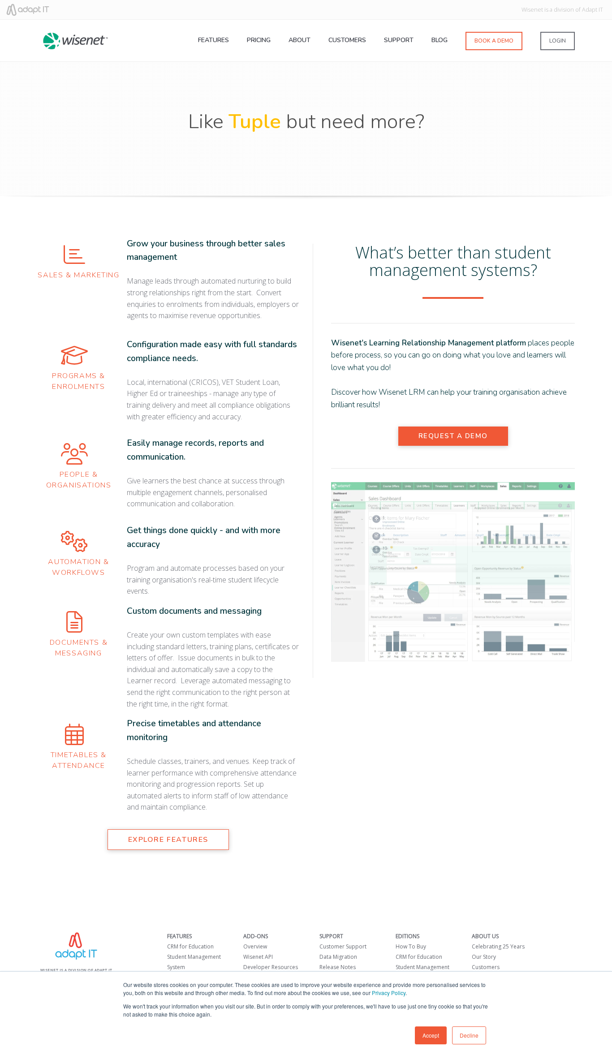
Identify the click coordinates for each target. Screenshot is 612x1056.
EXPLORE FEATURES (168, 840)
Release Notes (337, 967)
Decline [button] (469, 1035)
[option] (453, 573)
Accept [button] (430, 1035)
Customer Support (342, 946)
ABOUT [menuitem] (299, 40)
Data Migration (338, 957)
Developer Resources (270, 967)
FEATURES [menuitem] (213, 40)
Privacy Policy (388, 992)
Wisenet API (258, 957)
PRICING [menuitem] (259, 40)
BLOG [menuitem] (439, 40)
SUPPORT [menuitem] (399, 40)
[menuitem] (493, 42)
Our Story (484, 957)
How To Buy (411, 946)
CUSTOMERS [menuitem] (347, 40)
